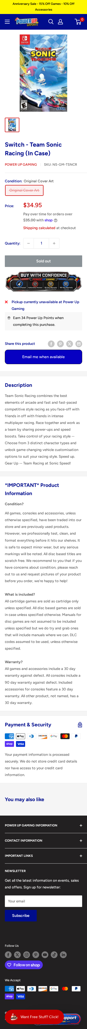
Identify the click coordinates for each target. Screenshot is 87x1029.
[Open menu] (7, 22)
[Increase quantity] (54, 243)
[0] (78, 22)
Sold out (43, 261)
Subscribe (20, 915)
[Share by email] (78, 343)
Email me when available (43, 356)
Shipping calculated (39, 228)
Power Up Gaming (21, 165)
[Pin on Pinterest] (60, 343)
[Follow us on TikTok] (54, 954)
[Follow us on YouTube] (45, 954)
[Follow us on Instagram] (26, 954)
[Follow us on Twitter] (17, 954)
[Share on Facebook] (51, 343)
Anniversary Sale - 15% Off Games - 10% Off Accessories (43, 6)
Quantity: (12, 243)
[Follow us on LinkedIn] (63, 954)
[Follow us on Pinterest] (35, 954)
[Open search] (51, 21)
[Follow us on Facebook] (8, 954)
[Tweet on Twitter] (69, 343)
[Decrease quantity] (28, 243)
